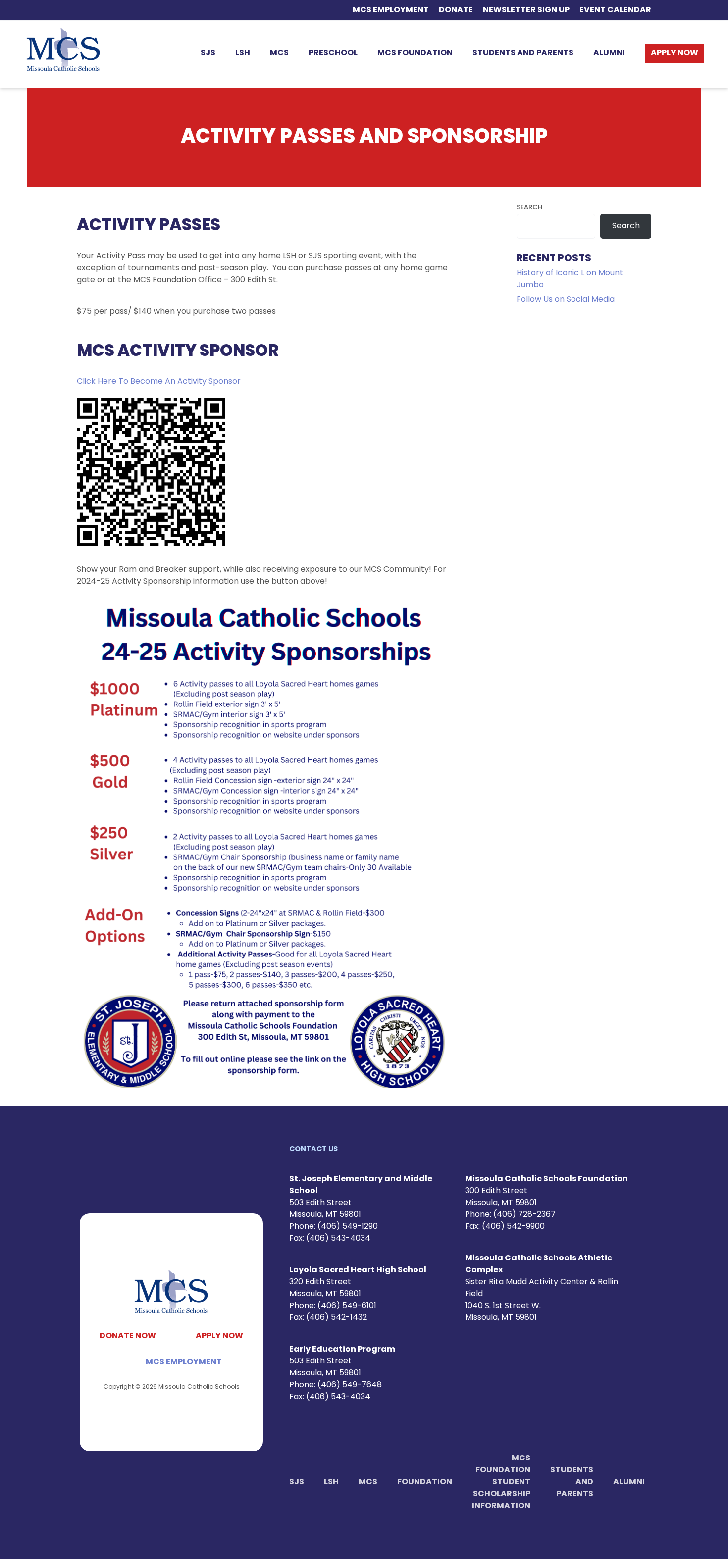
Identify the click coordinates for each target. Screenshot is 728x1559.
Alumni (609, 53)
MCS (279, 53)
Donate (456, 10)
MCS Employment (391, 10)
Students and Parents (522, 53)
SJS (208, 53)
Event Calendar (615, 10)
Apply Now (674, 53)
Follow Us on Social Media (566, 299)
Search (529, 207)
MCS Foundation (415, 53)
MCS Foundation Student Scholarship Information (501, 1482)
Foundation (424, 1482)
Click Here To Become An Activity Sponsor (159, 382)
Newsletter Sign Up (526, 10)
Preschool (333, 53)
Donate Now (128, 1336)
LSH (242, 53)
